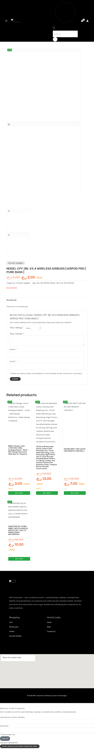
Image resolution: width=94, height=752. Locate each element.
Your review (17, 333)
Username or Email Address (12, 717)
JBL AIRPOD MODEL (47, 283)
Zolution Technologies (59, 695)
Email (13, 361)
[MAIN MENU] (6, 20)
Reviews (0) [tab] (11, 300)
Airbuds (11, 263)
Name (13, 349)
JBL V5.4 (59, 283)
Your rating (16, 327)
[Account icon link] (87, 21)
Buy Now (19, 493)
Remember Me (8, 734)
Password (4, 726)
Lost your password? (9, 742)
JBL (38, 283)
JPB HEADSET (69, 283)
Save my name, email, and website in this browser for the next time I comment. (47, 373)
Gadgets (19, 263)
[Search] (55, 39)
